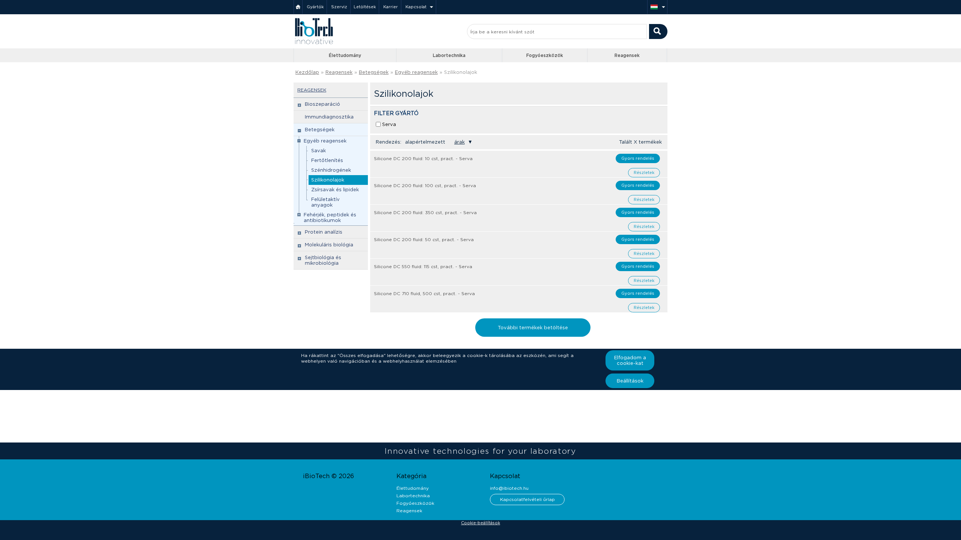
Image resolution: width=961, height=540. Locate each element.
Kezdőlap (307, 72)
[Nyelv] (657, 7)
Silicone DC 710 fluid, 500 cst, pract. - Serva (424, 293)
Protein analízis (323, 232)
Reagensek (627, 55)
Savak (318, 150)
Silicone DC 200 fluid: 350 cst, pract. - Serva (425, 212)
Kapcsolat (415, 6)
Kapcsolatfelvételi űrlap (527, 499)
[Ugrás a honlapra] (314, 43)
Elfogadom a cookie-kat (630, 360)
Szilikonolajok (327, 180)
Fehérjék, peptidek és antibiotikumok (330, 217)
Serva (389, 124)
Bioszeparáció (322, 104)
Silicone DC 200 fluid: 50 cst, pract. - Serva (424, 239)
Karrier (390, 6)
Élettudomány (345, 55)
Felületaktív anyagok (325, 202)
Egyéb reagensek (416, 72)
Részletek (644, 172)
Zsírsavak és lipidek (335, 189)
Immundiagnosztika (329, 117)
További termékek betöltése (533, 327)
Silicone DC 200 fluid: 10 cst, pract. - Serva (423, 158)
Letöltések (365, 6)
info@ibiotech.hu (509, 488)
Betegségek (374, 72)
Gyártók (315, 6)
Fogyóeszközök (544, 55)
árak (459, 142)
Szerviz (339, 6)
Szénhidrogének (331, 170)
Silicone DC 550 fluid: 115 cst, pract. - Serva (423, 266)
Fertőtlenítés (327, 160)
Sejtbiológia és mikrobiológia (323, 260)
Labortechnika (449, 55)
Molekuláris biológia (329, 245)
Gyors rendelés (637, 158)
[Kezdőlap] (298, 7)
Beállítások (630, 381)
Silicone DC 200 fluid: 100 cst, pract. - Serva (425, 185)
